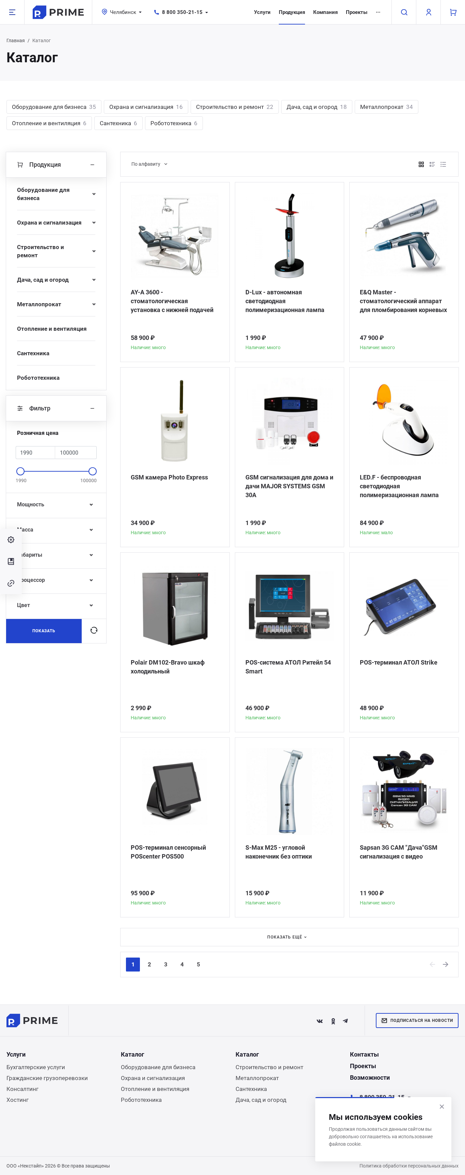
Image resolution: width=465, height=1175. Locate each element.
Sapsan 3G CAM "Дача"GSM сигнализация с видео (398, 852)
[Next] (446, 964)
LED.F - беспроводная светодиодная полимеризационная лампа (399, 486)
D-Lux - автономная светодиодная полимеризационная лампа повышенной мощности (284, 301)
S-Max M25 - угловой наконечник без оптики (278, 852)
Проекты (356, 12)
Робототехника (173, 123)
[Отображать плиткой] (421, 164)
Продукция (292, 12)
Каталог (132, 1054)
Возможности (370, 1077)
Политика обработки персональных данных (409, 1166)
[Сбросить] (94, 631)
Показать (44, 631)
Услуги (262, 12)
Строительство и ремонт (234, 106)
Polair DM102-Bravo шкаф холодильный (168, 667)
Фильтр (39, 408)
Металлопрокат (386, 106)
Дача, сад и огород (317, 106)
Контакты (364, 1054)
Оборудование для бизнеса (54, 106)
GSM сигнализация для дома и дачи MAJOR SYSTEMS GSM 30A (289, 486)
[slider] (20, 471)
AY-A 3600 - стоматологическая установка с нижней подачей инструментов (172, 301)
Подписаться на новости (421, 1020)
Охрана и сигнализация (146, 106)
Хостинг (17, 1099)
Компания (325, 12)
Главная (15, 40)
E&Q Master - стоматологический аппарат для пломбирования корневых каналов (403, 301)
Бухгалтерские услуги (35, 1067)
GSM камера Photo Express (169, 477)
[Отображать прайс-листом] (443, 164)
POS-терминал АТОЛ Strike (398, 662)
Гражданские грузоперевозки (47, 1078)
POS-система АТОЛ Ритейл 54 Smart (288, 667)
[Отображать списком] (432, 164)
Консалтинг (22, 1089)
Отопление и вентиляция (49, 123)
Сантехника (118, 123)
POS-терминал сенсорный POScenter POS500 (168, 852)
